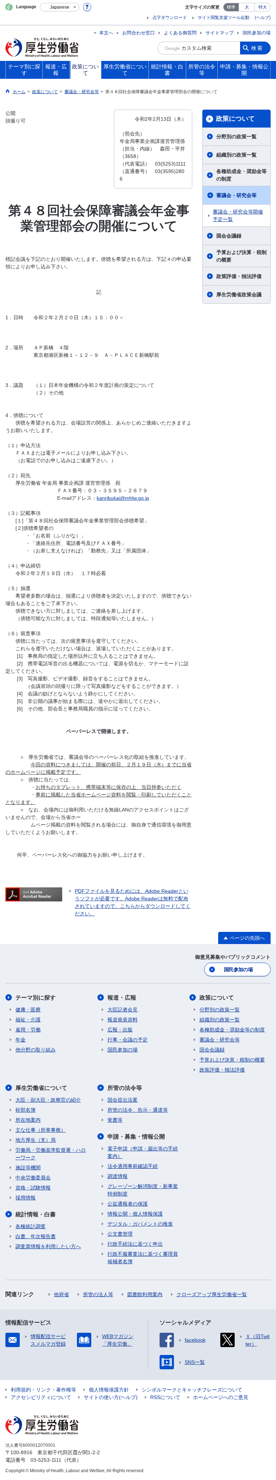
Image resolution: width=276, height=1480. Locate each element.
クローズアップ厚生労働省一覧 (211, 1294)
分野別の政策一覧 (236, 136)
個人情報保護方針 (109, 1390)
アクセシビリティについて (41, 1397)
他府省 (61, 1294)
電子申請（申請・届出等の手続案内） (142, 1152)
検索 (257, 48)
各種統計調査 (30, 1226)
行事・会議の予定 (127, 1040)
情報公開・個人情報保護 (135, 1214)
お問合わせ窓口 (138, 32)
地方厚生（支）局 (35, 1140)
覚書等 (115, 1120)
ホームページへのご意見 (220, 1397)
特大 (262, 7)
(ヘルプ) (263, 17)
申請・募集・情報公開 (136, 1137)
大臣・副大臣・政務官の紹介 (48, 1100)
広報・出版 (120, 1030)
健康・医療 (28, 1009)
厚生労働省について (41, 1088)
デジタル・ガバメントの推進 (140, 1224)
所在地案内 (28, 1120)
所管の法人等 (98, 1294)
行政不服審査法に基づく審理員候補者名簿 (142, 1257)
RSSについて (165, 1397)
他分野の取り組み (35, 1050)
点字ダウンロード (169, 17)
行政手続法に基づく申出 (135, 1244)
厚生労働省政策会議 (239, 294)
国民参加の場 (257, 32)
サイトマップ (220, 32)
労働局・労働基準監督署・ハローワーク (50, 1153)
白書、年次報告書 (35, 1236)
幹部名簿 (25, 1110)
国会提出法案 (122, 1100)
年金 (20, 1040)
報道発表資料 (122, 1019)
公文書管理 (120, 1234)
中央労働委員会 (33, 1177)
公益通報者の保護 (127, 1204)
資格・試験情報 (33, 1188)
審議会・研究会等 (236, 195)
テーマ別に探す (35, 998)
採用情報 (25, 1198)
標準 (231, 7)
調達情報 (117, 1176)
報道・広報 (121, 998)
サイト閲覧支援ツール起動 (223, 17)
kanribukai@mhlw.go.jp (123, 498)
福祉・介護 (28, 1019)
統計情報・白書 (35, 1214)
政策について (235, 118)
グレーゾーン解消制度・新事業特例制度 (142, 1190)
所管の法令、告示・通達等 (137, 1110)
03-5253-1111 (46, 1460)
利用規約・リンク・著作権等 (43, 1390)
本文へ (106, 32)
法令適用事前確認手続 (132, 1166)
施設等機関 (28, 1167)
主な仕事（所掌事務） (40, 1130)
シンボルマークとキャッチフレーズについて (192, 1390)
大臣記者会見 (122, 1009)
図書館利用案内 (144, 1294)
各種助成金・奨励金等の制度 (241, 175)
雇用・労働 (28, 1030)
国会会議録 (229, 236)
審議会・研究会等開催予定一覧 (238, 215)
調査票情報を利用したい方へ (48, 1246)
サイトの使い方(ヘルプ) (111, 1397)
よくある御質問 (180, 32)
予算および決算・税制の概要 (241, 256)
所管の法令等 (124, 1088)
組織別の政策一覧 (236, 155)
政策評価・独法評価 (239, 276)
